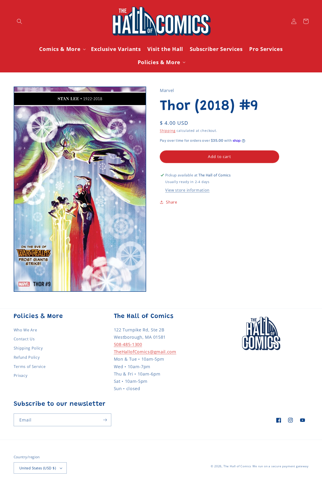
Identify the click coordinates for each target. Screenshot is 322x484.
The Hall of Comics (237, 466)
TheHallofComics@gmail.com (145, 352)
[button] (20, 21)
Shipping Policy (28, 348)
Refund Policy (27, 357)
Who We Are (25, 330)
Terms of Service (30, 366)
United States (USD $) (37, 468)
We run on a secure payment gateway (280, 466)
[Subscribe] (105, 419)
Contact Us (24, 339)
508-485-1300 (128, 344)
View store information (187, 190)
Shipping (167, 130)
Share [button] (171, 202)
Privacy (21, 375)
